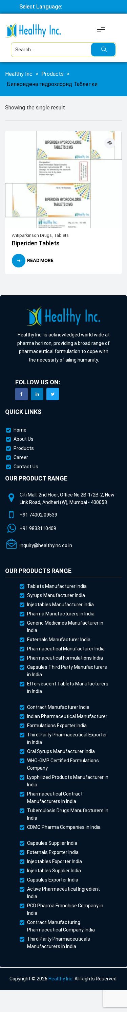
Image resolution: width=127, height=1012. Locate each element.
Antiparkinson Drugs (32, 235)
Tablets (61, 235)
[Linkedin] (37, 394)
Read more (40, 260)
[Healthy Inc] (63, 317)
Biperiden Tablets (36, 243)
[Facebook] (21, 394)
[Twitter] (52, 394)
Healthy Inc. (60, 978)
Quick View (109, 143)
